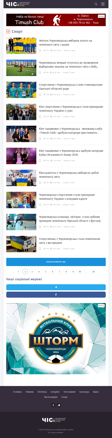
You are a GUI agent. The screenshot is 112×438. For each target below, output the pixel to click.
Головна (17, 391)
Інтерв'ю (55, 391)
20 (93, 271)
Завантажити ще (56, 262)
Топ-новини (69, 391)
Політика (42, 391)
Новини (30, 391)
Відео (96, 391)
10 (80, 271)
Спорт (64, 396)
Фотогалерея (50, 396)
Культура (84, 391)
